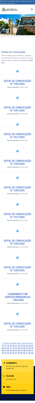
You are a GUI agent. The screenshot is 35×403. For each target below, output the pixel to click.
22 (19, 346)
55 (11, 353)
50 (30, 350)
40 (3, 350)
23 (21, 346)
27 (32, 346)
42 (8, 350)
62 (30, 353)
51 (32, 350)
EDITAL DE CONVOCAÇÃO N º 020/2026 (17, 269)
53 (5, 353)
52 (3, 353)
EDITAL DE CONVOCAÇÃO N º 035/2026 (17, 325)
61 (27, 353)
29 (5, 348)
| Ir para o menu (28, 1)
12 (23, 343)
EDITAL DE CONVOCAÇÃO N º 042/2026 (17, 82)
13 (26, 343)
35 (21, 348)
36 (24, 348)
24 (24, 346)
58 (19, 353)
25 (27, 346)
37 (27, 348)
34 (19, 348)
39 (32, 348)
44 (13, 350)
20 (13, 346)
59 (21, 353)
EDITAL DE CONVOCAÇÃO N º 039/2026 (17, 162)
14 (29, 343)
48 (24, 350)
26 (30, 346)
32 (13, 348)
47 (21, 350)
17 (5, 346)
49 (27, 350)
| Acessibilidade (11, 1)
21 (16, 346)
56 (13, 353)
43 (11, 350)
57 (16, 353)
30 (8, 348)
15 (31, 343)
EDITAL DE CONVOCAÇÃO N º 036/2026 (17, 242)
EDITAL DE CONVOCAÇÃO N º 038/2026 (17, 189)
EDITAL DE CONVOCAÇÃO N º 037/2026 (17, 216)
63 (32, 353)
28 (3, 348)
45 (16, 350)
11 (21, 343)
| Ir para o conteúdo (19, 1)
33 (16, 348)
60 (24, 353)
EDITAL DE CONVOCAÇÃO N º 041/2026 (17, 109)
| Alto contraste (11, 3)
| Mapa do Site (3, 1)
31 (11, 348)
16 (3, 346)
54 (8, 353)
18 (8, 346)
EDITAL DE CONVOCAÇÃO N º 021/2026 (17, 136)
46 (19, 350)
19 (11, 346)
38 (30, 348)
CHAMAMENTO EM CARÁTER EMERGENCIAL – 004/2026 (18, 297)
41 (5, 350)
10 (18, 343)
